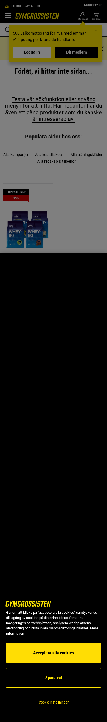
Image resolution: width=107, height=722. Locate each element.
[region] (53, 487)
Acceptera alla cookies (53, 653)
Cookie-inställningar (54, 702)
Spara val (53, 678)
